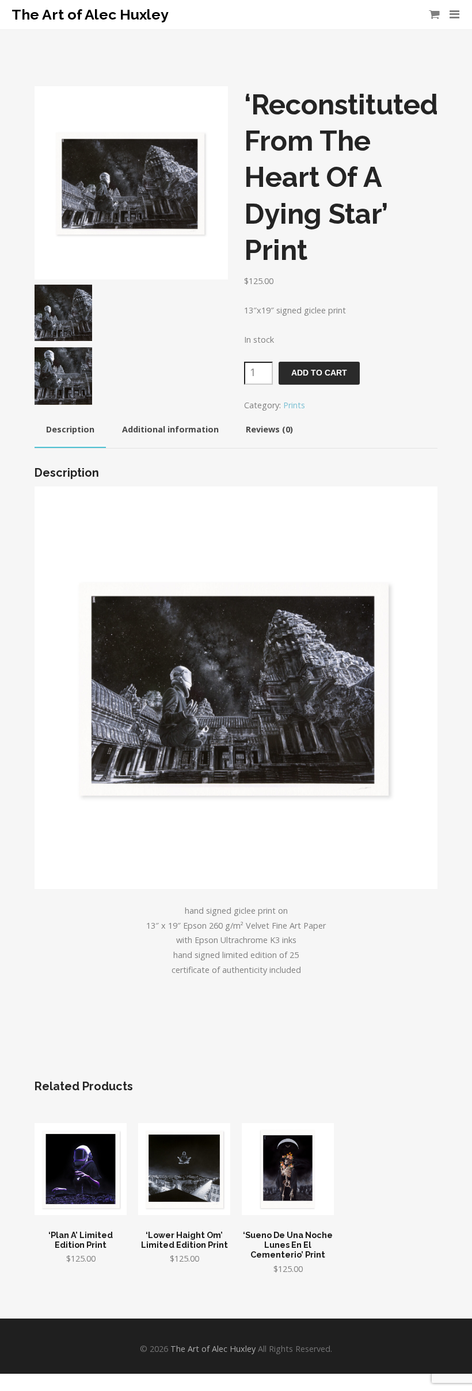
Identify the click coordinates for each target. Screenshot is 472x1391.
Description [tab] (70, 429)
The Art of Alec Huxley (90, 14)
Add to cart (319, 373)
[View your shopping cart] (434, 14)
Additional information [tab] (170, 429)
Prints (294, 405)
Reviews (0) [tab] (269, 429)
